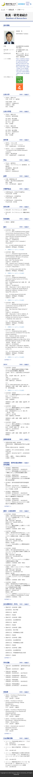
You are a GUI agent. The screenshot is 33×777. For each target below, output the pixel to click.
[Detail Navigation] (27, 3)
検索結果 (11, 9)
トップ (3, 9)
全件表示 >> (7, 359)
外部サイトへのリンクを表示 (15, 249)
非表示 (26, 94)
